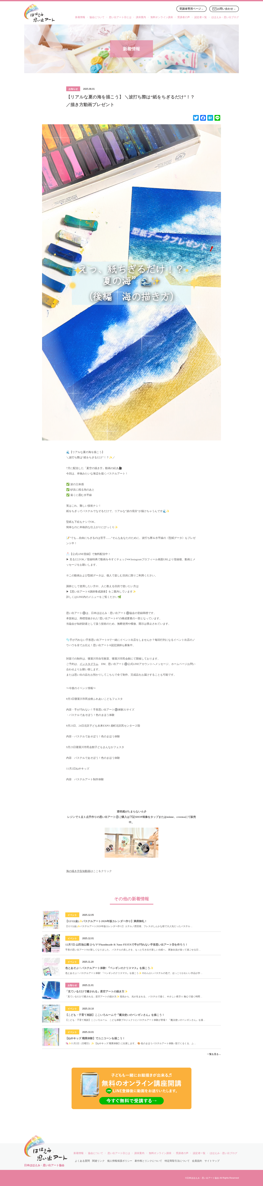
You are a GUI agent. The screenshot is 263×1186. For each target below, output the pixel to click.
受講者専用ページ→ (191, 8)
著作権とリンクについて (148, 1161)
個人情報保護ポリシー (119, 1161)
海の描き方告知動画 (78, 871)
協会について (96, 17)
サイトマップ (212, 1161)
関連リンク (98, 1161)
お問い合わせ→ (226, 8)
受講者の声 (183, 17)
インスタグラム (89, 664)
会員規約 (197, 1161)
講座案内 (141, 17)
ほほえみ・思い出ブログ (225, 17)
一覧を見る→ (214, 1054)
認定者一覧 (200, 17)
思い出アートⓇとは (120, 17)
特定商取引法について (177, 1161)
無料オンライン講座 (161, 17)
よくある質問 (82, 1161)
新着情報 (80, 17)
